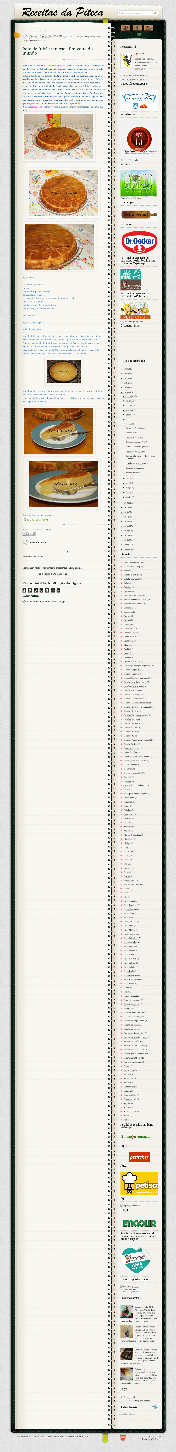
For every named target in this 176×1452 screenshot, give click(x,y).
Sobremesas (129, 1086)
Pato (126, 896)
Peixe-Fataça (129, 917)
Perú (126, 987)
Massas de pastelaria (132, 834)
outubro (129, 405)
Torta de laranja (141, 1369)
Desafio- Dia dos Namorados (136, 702)
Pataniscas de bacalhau (135, 437)
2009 (126, 544)
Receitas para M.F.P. (132, 1057)
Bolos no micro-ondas (133, 603)
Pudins (127, 1008)
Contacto (138, 34)
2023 (126, 373)
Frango (127, 801)
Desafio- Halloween (132, 719)
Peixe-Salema (129, 962)
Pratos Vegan (129, 995)
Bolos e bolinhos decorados (135, 599)
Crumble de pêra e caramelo (137, 463)
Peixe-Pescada (130, 942)
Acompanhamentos (132, 562)
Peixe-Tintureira (130, 975)
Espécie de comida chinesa (134, 785)
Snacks (127, 1082)
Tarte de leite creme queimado (138, 446)
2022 (126, 378)
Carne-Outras (129, 632)
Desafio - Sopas (130, 669)
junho (128, 424)
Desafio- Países (130, 731)
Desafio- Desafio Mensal (134, 698)
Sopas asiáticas (130, 1094)
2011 (126, 535)
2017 (126, 507)
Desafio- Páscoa (130, 735)
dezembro (130, 396)
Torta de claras (131, 432)
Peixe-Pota (128, 950)
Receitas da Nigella (131, 1028)
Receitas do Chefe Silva (133, 1041)
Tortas (126, 1107)
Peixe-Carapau (130, 909)
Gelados (127, 810)
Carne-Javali (129, 624)
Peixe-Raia (128, 954)
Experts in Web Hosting (152, 1439)
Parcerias (127, 872)
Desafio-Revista (130, 744)
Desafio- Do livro (131, 710)
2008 (126, 549)
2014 (126, 521)
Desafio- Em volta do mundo (34, 40)
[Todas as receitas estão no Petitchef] (139, 1161)
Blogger (147, 1400)
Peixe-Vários (129, 983)
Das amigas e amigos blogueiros (86, 36)
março (128, 487)
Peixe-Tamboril (130, 971)
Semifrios (128, 1078)
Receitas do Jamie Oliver (134, 1049)
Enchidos (127, 777)
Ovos (126, 855)
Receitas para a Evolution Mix (136, 1053)
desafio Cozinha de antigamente (137, 677)
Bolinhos (127, 587)
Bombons (128, 611)
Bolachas (127, 582)
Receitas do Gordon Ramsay (135, 1045)
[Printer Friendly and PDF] (36, 520)
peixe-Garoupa (130, 921)
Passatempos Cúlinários (133, 884)
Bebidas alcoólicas (131, 574)
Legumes (127, 822)
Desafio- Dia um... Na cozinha (136, 706)
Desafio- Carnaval (131, 690)
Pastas (126, 888)
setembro (130, 410)
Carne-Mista (129, 628)
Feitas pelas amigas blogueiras (136, 793)
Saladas (127, 1066)
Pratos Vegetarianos (132, 1000)
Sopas (126, 1090)
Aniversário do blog (132, 566)
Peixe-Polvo (129, 946)
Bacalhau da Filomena (135, 467)
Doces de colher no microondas (137, 756)
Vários (126, 1119)
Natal (126, 847)
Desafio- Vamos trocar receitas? (137, 739)
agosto (129, 414)
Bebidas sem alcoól (132, 578)
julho (128, 419)
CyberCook (134, 1292)
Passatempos (129, 880)
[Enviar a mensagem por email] (24, 534)
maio (128, 478)
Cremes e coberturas (132, 661)
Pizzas (126, 991)
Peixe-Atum (129, 900)
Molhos (127, 843)
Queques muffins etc (132, 1012)
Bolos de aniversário (132, 595)
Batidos (127, 570)
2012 (126, 530)
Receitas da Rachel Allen (134, 1033)
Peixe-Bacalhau (130, 905)
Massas (127, 830)
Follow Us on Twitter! (125, 27)
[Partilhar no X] (30, 534)
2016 (126, 512)
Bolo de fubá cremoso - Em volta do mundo (140, 457)
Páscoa (127, 876)
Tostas (126, 1115)
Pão (125, 863)
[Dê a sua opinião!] (27, 534)
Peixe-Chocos (129, 913)
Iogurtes (127, 818)
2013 (126, 526)
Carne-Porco (129, 636)
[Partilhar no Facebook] (34, 534)
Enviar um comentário (33, 556)
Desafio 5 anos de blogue (145, 1326)
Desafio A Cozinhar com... (136, 427)
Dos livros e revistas (132, 772)
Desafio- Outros (130, 727)
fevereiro (130, 492)
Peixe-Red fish (130, 958)
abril (128, 483)
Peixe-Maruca (129, 929)
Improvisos (128, 814)
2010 (126, 539)
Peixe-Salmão (129, 966)
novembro (130, 400)
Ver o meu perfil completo (134, 80)
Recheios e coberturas (133, 1061)
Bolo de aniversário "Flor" (136, 441)
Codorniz (127, 653)
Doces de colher (130, 752)
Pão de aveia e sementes (135, 451)
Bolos (69, 36)
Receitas (126, 1292)
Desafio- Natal (130, 723)
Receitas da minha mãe (133, 1024)
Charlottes (128, 644)
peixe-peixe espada (131, 933)
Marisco (127, 826)
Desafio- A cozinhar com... (135, 682)
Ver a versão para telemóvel (52, 573)
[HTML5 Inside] (123, 1437)
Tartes (126, 1103)
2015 (126, 516)
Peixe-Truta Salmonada (133, 979)
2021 (126, 382)
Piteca (140, 54)
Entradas (127, 781)
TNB (86, 1436)
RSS (148, 27)
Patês (126, 892)
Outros (127, 851)
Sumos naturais (130, 1099)
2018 (126, 502)
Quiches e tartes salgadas (134, 1016)
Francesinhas (129, 797)
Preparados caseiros (132, 1004)
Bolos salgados (130, 607)
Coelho (127, 657)
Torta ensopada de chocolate (146, 1349)
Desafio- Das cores (132, 694)
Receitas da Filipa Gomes (134, 1020)
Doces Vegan (129, 764)
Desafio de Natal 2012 (144, 1306)
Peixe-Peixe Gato (131, 938)
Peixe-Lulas (129, 925)
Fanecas (127, 789)
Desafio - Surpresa (131, 673)
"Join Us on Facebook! (137, 27)
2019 (126, 392)
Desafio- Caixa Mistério (134, 686)
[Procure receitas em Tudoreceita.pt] (130, 1205)
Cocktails (127, 649)
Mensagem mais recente (35, 567)
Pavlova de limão (133, 472)
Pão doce (127, 867)
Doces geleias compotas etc (135, 760)
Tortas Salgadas (130, 1111)
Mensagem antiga (72, 567)
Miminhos (128, 838)
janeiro (129, 496)
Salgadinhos (129, 1070)
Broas (126, 620)
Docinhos (128, 768)
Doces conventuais (131, 748)
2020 (126, 387)
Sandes (127, 1074)
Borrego (127, 616)
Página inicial (55, 567)
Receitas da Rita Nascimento (135, 1037)
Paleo (126, 859)
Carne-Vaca (128, 640)
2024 (126, 368)
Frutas (126, 805)
